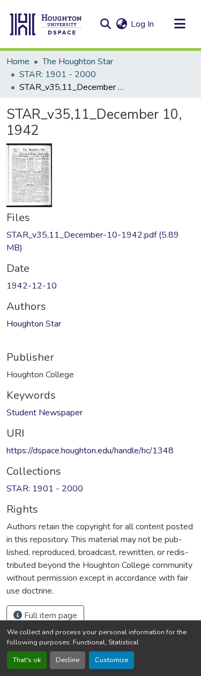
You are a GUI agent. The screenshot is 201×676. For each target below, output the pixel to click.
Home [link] (17, 61)
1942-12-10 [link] (31, 286)
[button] (46, 24)
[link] (100, 241)
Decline (67, 660)
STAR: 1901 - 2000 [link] (57, 74)
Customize (111, 660)
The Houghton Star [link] (77, 61)
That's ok (27, 660)
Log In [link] (142, 24)
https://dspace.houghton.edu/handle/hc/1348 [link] (90, 451)
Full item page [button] (49, 615)
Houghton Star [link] (33, 324)
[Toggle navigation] (180, 24)
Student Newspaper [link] (44, 413)
